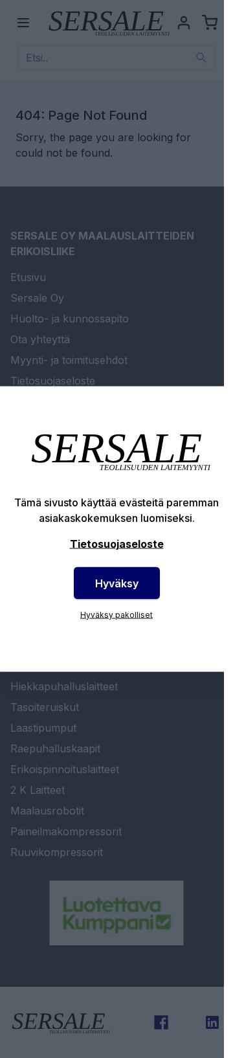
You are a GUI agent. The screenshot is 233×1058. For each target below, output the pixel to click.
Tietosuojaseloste (117, 543)
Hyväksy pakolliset (116, 615)
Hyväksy (117, 583)
